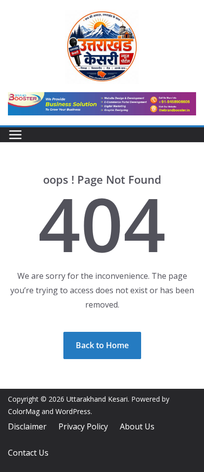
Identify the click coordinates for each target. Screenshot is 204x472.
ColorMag (24, 411)
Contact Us (28, 452)
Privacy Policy (83, 426)
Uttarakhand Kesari (97, 399)
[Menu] (15, 134)
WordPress (73, 411)
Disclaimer (27, 426)
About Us (137, 426)
